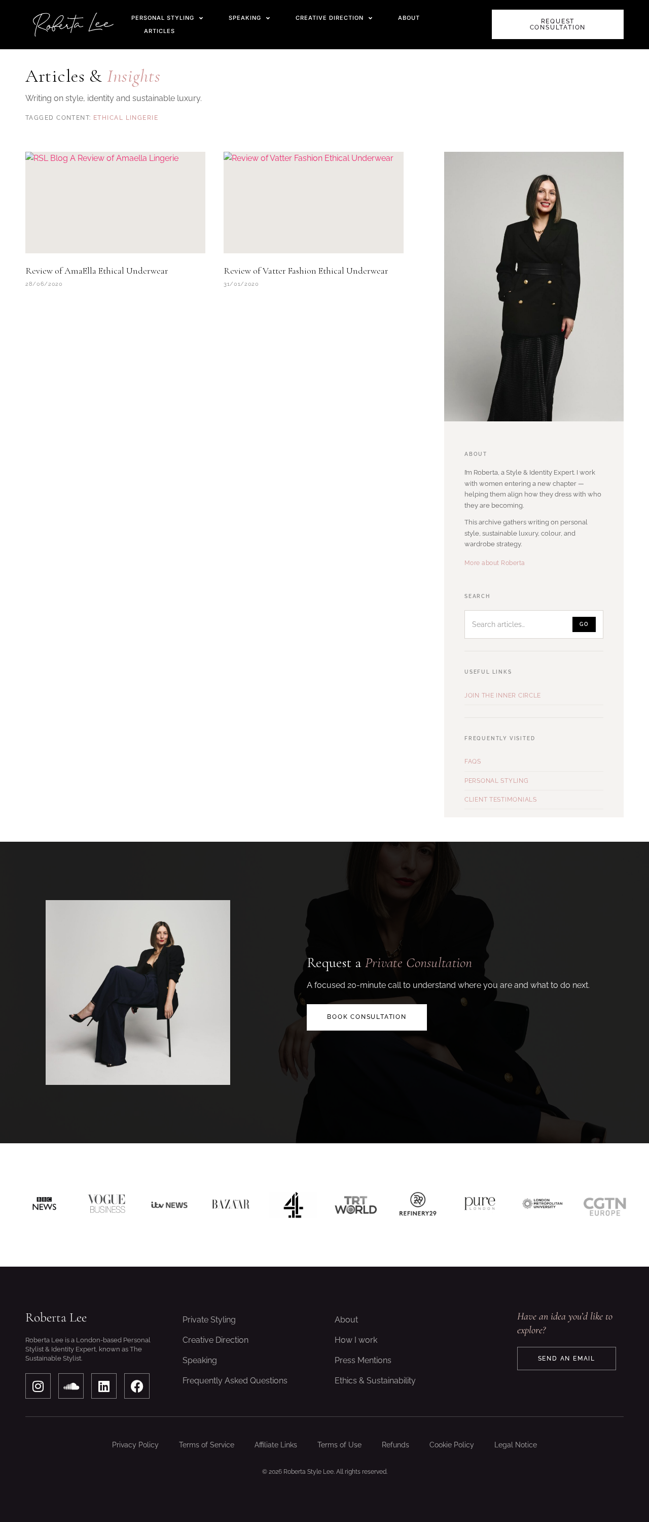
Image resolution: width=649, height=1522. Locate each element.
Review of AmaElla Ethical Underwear (96, 270)
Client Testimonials (500, 799)
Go (584, 624)
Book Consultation (367, 1016)
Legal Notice (515, 1445)
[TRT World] (356, 1205)
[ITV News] (169, 1205)
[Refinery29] (418, 1205)
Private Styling (209, 1320)
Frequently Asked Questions (235, 1380)
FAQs (472, 761)
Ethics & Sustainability (375, 1380)
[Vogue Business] (107, 1205)
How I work (356, 1340)
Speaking (200, 1360)
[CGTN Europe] (605, 1205)
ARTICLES (159, 31)
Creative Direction (215, 1340)
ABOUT (409, 17)
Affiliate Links (276, 1445)
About (346, 1320)
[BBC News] (44, 1205)
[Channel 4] (293, 1205)
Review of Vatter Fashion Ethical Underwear (306, 270)
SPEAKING (245, 17)
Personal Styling (496, 780)
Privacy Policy (135, 1445)
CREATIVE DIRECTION (330, 17)
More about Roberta (494, 563)
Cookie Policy (451, 1445)
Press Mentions (363, 1360)
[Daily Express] (542, 1205)
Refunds (395, 1445)
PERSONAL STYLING (162, 17)
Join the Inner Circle (502, 695)
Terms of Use (339, 1445)
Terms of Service (206, 1445)
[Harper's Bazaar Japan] (231, 1205)
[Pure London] (480, 1205)
